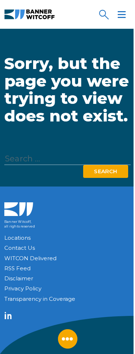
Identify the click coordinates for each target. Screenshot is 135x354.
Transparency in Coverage (39, 298)
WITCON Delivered (30, 258)
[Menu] (122, 14)
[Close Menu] (67, 339)
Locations (17, 237)
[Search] (104, 14)
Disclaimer (18, 278)
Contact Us (19, 247)
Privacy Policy (22, 288)
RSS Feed (17, 268)
